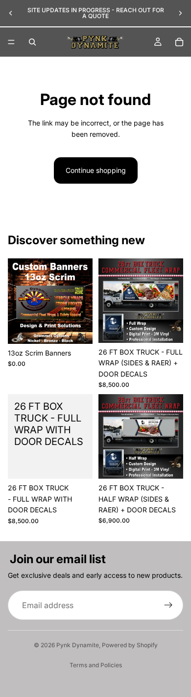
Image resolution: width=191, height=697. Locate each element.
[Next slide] (180, 13)
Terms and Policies (96, 665)
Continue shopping (96, 170)
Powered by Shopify (130, 645)
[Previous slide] (11, 13)
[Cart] (179, 42)
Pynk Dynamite (77, 645)
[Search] (32, 42)
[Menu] (11, 42)
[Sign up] (168, 605)
